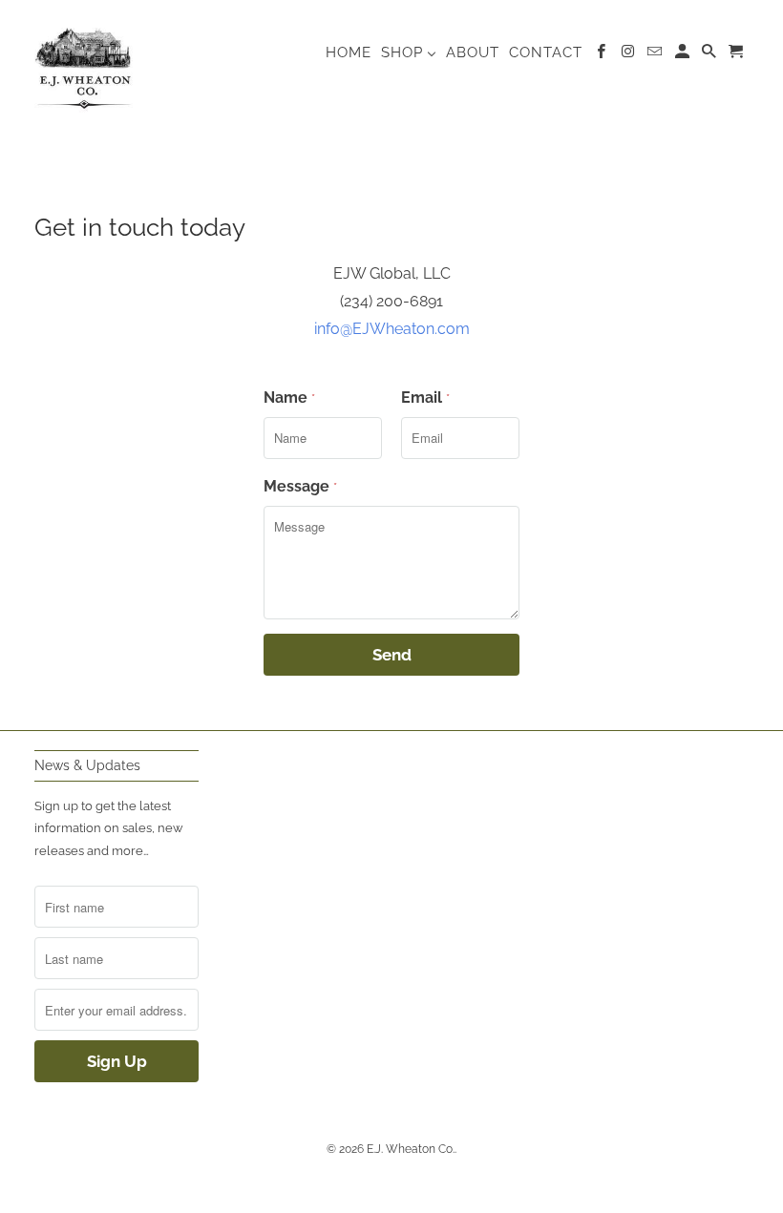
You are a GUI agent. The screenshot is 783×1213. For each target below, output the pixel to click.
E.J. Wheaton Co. (411, 1149)
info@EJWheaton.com (392, 329)
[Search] (710, 55)
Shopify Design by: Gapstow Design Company (392, 1184)
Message (300, 486)
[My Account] (683, 55)
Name (289, 397)
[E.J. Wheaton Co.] (84, 64)
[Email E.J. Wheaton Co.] (656, 55)
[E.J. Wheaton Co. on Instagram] (629, 55)
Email (425, 397)
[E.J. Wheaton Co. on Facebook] (602, 55)
